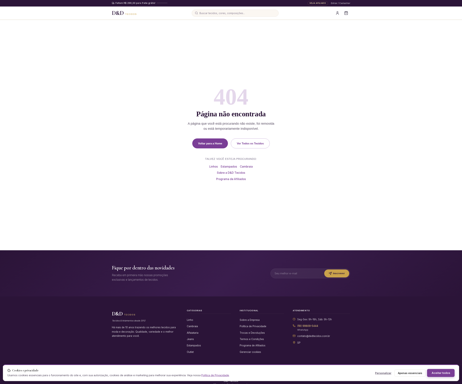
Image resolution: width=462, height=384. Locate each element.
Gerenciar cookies (250, 352)
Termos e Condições (252, 339)
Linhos (213, 166)
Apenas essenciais (410, 373)
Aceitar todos (441, 373)
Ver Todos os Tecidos (250, 143)
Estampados (229, 166)
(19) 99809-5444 (307, 325)
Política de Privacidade (253, 326)
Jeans (190, 339)
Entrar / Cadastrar (340, 3)
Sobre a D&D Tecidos (231, 172)
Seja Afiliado (318, 3)
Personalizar (383, 373)
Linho (190, 319)
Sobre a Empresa (250, 319)
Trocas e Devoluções (252, 332)
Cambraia (246, 166)
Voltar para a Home (210, 143)
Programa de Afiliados (231, 179)
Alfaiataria (192, 332)
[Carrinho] (346, 13)
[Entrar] (337, 13)
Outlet (190, 352)
